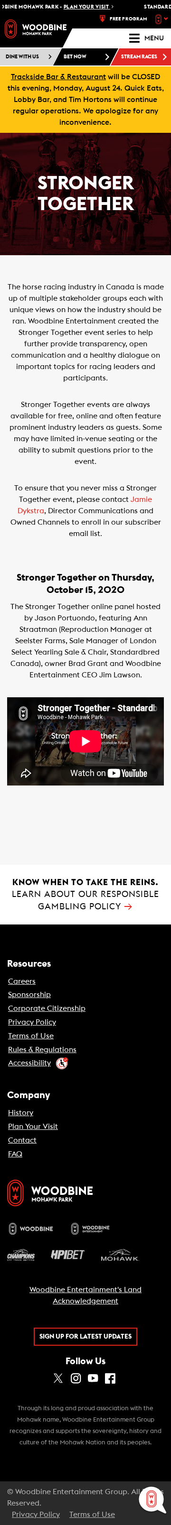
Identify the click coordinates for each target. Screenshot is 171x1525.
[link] (35, 28)
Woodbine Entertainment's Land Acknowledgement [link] (85, 1295)
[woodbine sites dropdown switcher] (162, 18)
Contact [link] (22, 1140)
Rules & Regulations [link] (42, 1050)
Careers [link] (22, 981)
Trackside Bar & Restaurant (58, 77)
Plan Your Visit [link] (33, 1126)
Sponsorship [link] (29, 994)
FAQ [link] (15, 1154)
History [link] (20, 1113)
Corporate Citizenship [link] (47, 1008)
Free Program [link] (128, 19)
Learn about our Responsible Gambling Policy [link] (85, 894)
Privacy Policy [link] (32, 1022)
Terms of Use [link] (31, 1036)
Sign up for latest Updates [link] (85, 1336)
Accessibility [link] (29, 1063)
